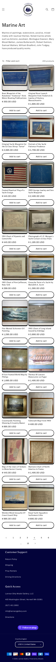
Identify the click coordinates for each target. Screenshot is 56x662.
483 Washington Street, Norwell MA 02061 (23, 599)
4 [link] (34, 538)
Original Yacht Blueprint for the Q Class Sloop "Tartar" (14, 145)
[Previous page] (6, 538)
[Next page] (35, 543)
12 (28, 543)
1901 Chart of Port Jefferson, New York (14, 283)
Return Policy (11, 559)
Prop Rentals (11, 571)
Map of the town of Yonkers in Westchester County (14, 468)
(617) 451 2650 (11, 605)
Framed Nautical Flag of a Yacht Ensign (13, 191)
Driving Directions (13, 577)
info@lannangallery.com (16, 611)
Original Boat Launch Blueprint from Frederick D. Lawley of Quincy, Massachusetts (40, 97)
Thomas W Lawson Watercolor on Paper (37, 375)
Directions (9, 617)
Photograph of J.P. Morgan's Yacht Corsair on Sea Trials (40, 237)
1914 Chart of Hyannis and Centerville (13, 237)
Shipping (9, 565)
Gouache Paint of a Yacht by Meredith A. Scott (40, 283)
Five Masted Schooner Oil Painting (13, 329)
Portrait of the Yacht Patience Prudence (37, 145)
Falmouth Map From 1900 (39, 420)
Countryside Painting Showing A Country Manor (13, 421)
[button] (3, 9)
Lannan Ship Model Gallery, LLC (19, 594)
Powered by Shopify (36, 659)
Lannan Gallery (23, 659)
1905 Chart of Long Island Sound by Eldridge (39, 329)
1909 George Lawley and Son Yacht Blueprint (41, 191)
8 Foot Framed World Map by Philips (14, 375)
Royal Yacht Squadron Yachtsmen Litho (38, 514)
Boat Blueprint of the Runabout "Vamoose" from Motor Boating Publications (14, 95)
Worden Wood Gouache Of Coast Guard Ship (13, 514)
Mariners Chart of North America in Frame (39, 468)
